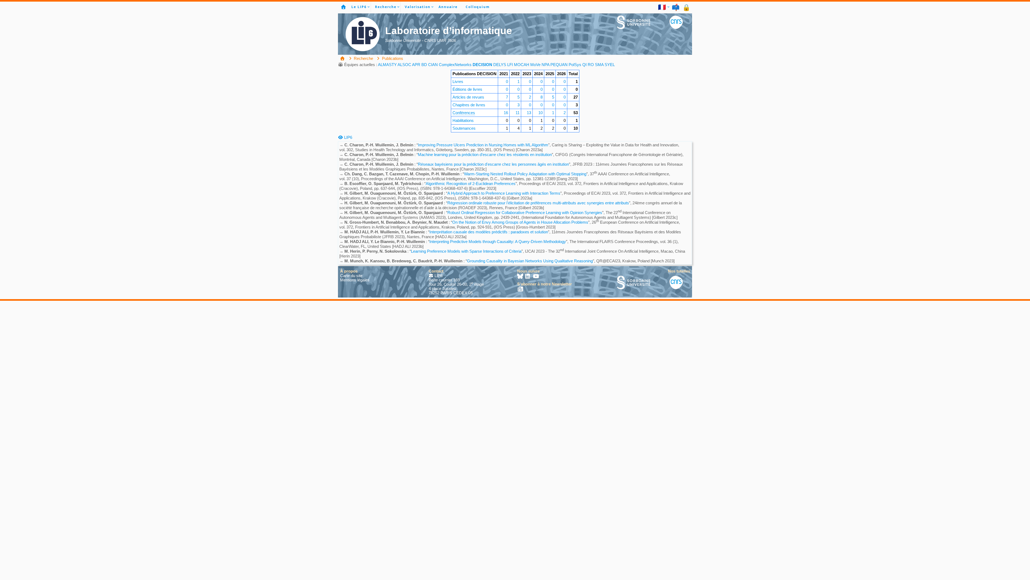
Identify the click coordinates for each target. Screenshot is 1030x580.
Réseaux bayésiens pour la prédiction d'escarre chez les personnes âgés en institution (493, 164)
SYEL (610, 64)
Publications (392, 58)
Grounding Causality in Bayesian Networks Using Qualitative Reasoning (530, 261)
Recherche (385, 7)
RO (591, 64)
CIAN (433, 64)
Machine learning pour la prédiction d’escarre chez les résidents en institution (485, 154)
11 (518, 112)
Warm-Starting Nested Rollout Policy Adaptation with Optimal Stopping (525, 174)
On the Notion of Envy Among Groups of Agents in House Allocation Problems (520, 222)
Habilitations (463, 120)
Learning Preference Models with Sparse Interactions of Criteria (466, 251)
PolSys (575, 64)
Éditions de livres (467, 89)
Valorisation (418, 7)
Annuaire (448, 7)
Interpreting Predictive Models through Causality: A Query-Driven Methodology (497, 241)
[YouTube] (536, 276)
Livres (458, 81)
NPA (545, 64)
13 (529, 112)
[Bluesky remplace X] (520, 276)
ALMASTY (387, 64)
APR (416, 64)
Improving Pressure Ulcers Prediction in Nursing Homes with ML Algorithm (483, 145)
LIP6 (347, 137)
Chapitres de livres (469, 105)
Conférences (464, 112)
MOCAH (521, 64)
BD (424, 64)
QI (584, 64)
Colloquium (478, 7)
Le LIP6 (359, 7)
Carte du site (351, 275)
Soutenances (464, 128)
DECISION (482, 64)
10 (540, 112)
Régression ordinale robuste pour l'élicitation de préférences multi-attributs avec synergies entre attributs (538, 203)
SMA (599, 64)
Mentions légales (355, 280)
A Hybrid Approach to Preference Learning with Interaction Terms (503, 193)
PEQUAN (559, 64)
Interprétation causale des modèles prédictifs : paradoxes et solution (488, 232)
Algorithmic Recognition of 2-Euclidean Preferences (471, 183)
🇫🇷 (662, 7)
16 (506, 112)
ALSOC (404, 64)
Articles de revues (468, 97)
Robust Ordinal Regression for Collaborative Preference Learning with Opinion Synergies (524, 212)
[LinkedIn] (528, 276)
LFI (510, 64)
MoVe (535, 64)
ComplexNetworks (455, 64)
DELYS (499, 64)
